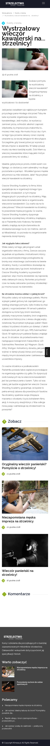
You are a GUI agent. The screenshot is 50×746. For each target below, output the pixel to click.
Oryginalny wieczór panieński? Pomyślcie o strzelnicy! (24, 466)
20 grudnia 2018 (13, 527)
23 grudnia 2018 (13, 474)
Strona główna (7, 13)
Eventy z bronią (20, 13)
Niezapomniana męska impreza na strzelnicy (19, 519)
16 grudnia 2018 (13, 580)
